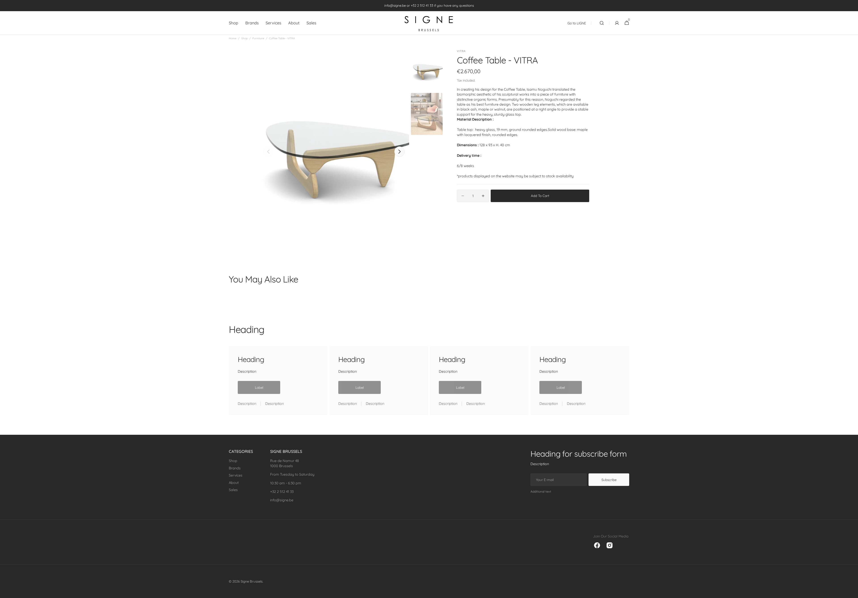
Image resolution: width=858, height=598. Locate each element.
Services (235, 475)
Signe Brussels (252, 581)
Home (232, 38)
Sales (233, 489)
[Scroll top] (852, 592)
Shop (244, 38)
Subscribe (608, 480)
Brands (235, 468)
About (234, 482)
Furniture (258, 38)
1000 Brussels (281, 466)
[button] (602, 23)
